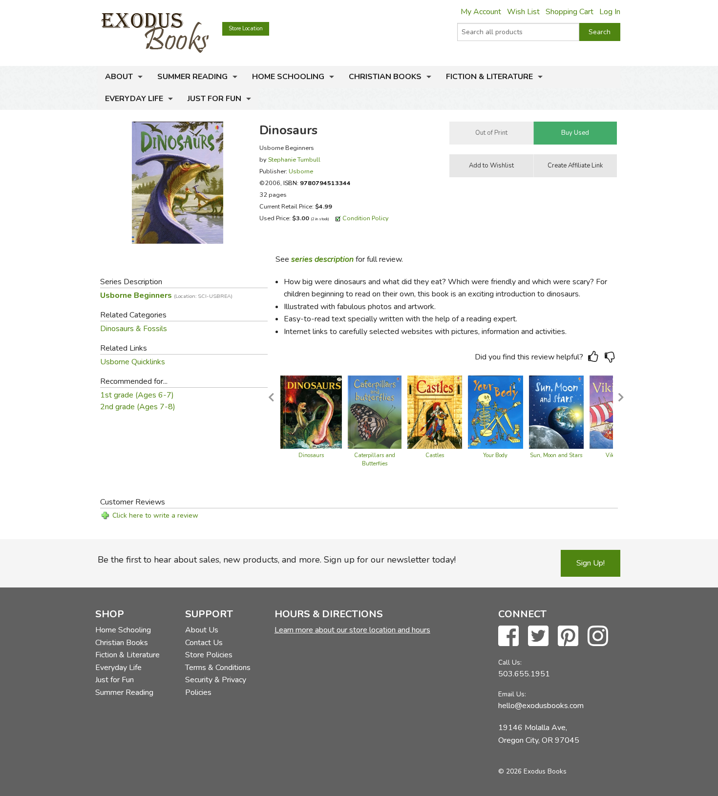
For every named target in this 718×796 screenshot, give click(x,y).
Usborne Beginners (166, 295)
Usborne (301, 171)
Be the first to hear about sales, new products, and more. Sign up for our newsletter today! (277, 560)
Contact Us (204, 642)
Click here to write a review (155, 515)
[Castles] (434, 411)
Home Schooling (288, 76)
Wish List (523, 11)
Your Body (495, 455)
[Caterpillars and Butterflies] (374, 411)
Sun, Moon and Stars (556, 455)
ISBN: (317, 183)
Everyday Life (134, 98)
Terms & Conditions (218, 667)
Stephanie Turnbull (294, 159)
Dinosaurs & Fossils (133, 328)
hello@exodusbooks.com (541, 705)
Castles (434, 455)
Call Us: (510, 662)
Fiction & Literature (489, 76)
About (119, 76)
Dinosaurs (311, 455)
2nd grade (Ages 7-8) (137, 406)
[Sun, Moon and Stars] (556, 411)
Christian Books (385, 76)
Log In (609, 11)
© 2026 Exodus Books (532, 771)
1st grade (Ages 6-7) (137, 395)
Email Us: (512, 694)
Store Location (246, 28)
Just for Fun (214, 98)
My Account (481, 11)
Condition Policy (365, 218)
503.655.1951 (524, 674)
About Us (201, 630)
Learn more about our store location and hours (352, 630)
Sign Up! (590, 563)
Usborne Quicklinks (132, 361)
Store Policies (208, 654)
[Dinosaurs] (311, 411)
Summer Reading (192, 76)
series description (322, 259)
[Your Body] (495, 411)
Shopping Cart (569, 11)
